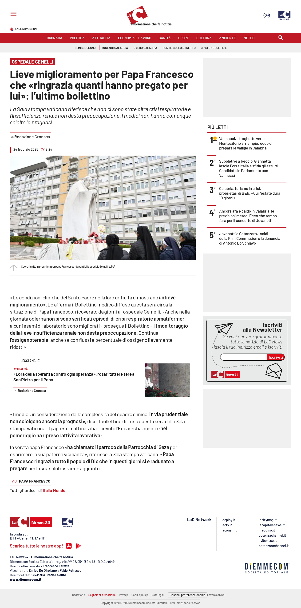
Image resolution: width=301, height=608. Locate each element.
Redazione (78, 594)
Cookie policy (139, 594)
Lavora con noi (216, 594)
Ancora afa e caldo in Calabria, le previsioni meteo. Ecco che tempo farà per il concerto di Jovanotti (248, 216)
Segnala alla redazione (101, 594)
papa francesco (34, 481)
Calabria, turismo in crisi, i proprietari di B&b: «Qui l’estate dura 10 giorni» (249, 193)
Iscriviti (276, 357)
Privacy (123, 594)
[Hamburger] (12, 14)
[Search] (280, 38)
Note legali (157, 594)
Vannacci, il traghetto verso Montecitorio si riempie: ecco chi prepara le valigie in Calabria (246, 143)
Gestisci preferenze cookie (187, 595)
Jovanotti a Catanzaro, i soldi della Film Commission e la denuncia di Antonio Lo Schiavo (249, 238)
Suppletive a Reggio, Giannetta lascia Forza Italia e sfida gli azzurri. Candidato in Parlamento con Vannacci (249, 168)
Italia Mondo (54, 490)
